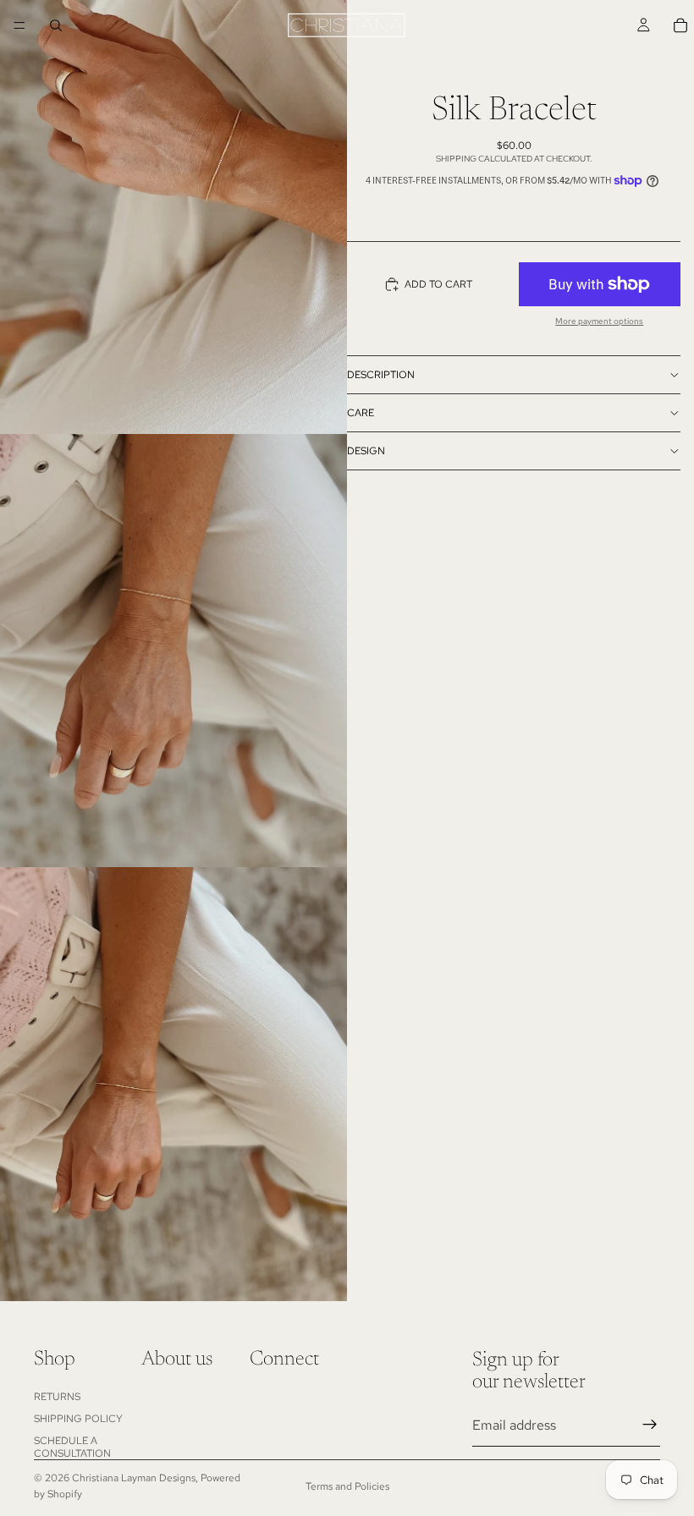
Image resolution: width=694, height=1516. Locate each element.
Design (366, 451)
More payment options (599, 321)
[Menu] (19, 25)
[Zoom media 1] (173, 217)
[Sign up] (650, 1424)
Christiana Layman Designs (134, 1478)
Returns (57, 1396)
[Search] (55, 25)
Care (360, 413)
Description (381, 375)
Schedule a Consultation (72, 1446)
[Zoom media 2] (173, 651)
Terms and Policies (347, 1486)
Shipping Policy (78, 1418)
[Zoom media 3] (173, 1084)
